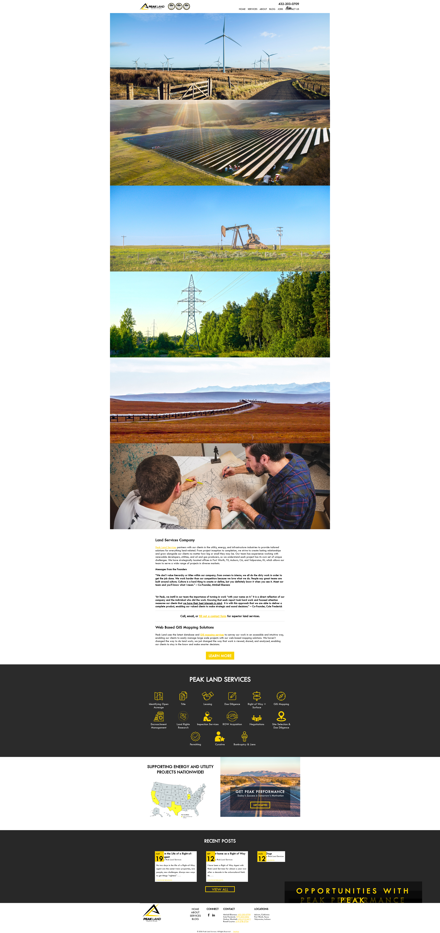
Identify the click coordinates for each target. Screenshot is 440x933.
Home (242, 9)
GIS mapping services (212, 634)
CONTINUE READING (164, 880)
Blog (272, 9)
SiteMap (236, 931)
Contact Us (292, 9)
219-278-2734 (242, 921)
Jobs (280, 9)
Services (252, 9)
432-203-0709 (288, 4)
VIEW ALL (220, 889)
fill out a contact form (212, 616)
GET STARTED (260, 805)
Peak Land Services (165, 547)
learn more (220, 655)
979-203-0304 (242, 917)
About (195, 912)
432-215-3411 (244, 919)
